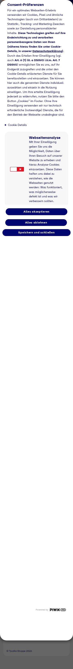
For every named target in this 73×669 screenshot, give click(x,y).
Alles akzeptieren (36, 211)
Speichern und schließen (36, 232)
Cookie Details (17, 124)
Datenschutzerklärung (47, 51)
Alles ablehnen (36, 222)
